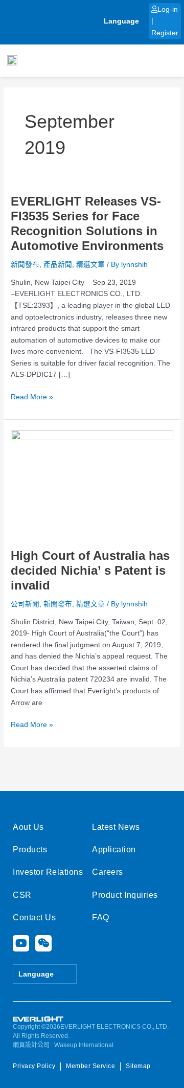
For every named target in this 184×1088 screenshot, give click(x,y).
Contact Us (34, 917)
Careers (107, 872)
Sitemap (138, 1066)
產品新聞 (57, 264)
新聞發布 (25, 264)
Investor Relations (48, 872)
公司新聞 (25, 604)
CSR (22, 895)
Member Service (90, 1066)
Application (114, 849)
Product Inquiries (125, 895)
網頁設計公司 (31, 1045)
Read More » (32, 396)
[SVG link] (38, 1019)
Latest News (116, 827)
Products (30, 849)
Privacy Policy (34, 1066)
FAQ (100, 917)
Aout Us (28, 827)
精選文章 (90, 264)
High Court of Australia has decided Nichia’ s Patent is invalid (90, 570)
